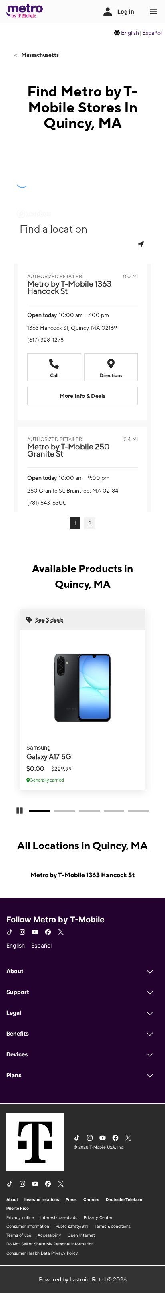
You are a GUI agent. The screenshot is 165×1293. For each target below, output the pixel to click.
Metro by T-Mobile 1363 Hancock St (82, 875)
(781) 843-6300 (47, 502)
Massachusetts (39, 55)
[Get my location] (142, 244)
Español (152, 33)
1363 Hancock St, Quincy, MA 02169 (72, 328)
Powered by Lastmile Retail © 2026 (83, 1279)
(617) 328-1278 (45, 340)
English (130, 33)
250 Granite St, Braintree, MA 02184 (72, 490)
